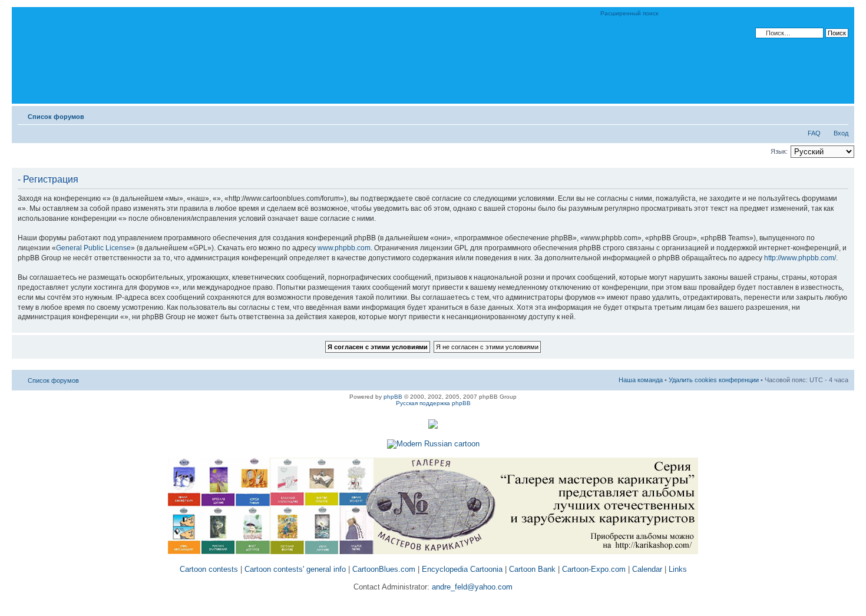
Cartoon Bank (532, 569)
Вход (841, 133)
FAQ (814, 133)
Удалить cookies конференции (714, 379)
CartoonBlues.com (383, 569)
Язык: (779, 151)
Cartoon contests (209, 569)
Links (678, 569)
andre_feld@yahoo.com (471, 586)
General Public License (93, 248)
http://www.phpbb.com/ (800, 258)
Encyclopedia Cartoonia (462, 569)
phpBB (393, 396)
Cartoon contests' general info (295, 569)
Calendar (647, 569)
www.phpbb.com (344, 248)
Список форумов (56, 116)
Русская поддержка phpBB (433, 403)
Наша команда (641, 379)
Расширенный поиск (629, 13)
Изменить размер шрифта (839, 114)
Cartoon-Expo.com (594, 569)
